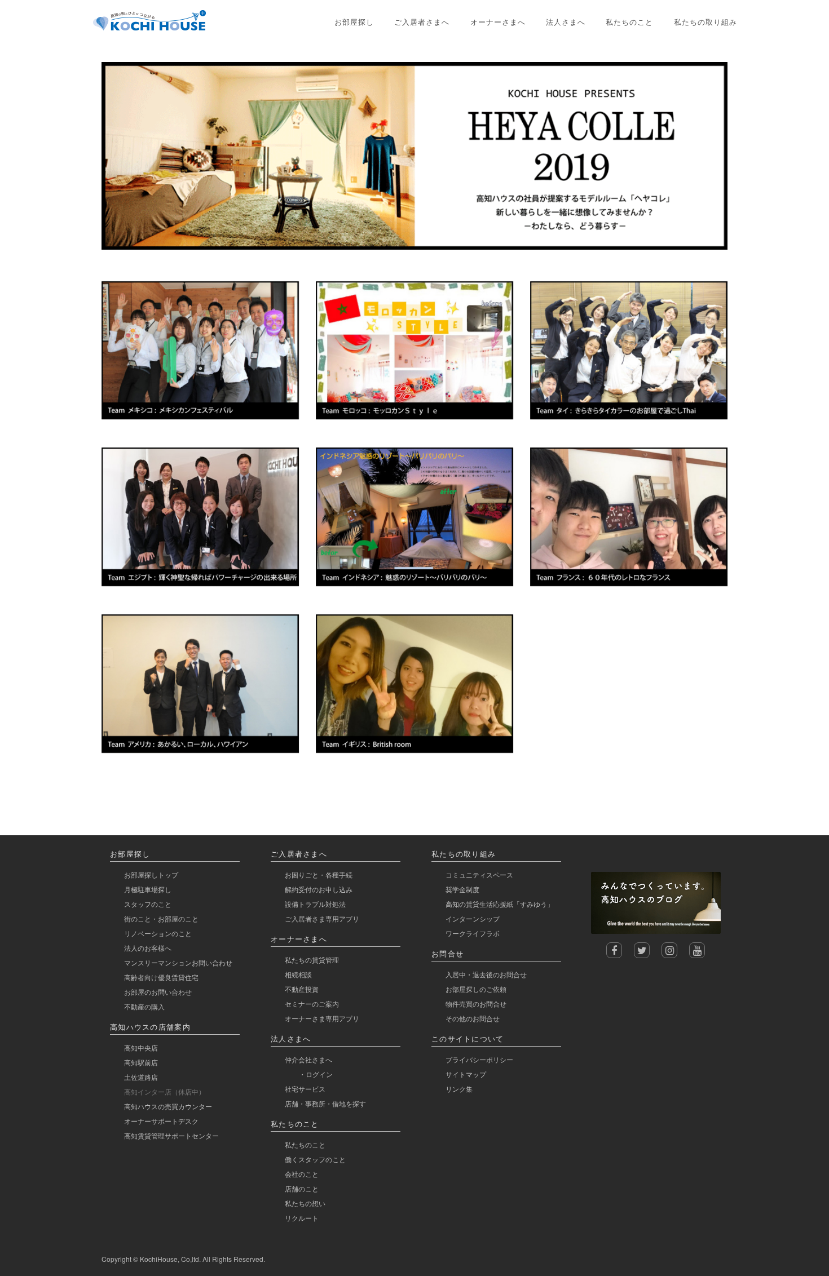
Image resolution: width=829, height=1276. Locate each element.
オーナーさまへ (498, 21)
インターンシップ (473, 918)
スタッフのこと (147, 904)
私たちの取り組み (705, 21)
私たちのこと (629, 21)
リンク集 (459, 1088)
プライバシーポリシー (479, 1059)
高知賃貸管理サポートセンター (171, 1135)
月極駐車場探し (147, 889)
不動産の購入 (144, 1006)
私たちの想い (305, 1203)
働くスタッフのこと (315, 1159)
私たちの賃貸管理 (312, 959)
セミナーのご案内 (312, 1003)
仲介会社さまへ (308, 1059)
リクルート (302, 1217)
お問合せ (447, 953)
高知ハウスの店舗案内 (150, 1026)
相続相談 (298, 974)
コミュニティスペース (479, 874)
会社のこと (302, 1173)
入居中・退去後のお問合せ (486, 974)
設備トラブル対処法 (315, 904)
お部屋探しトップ (151, 874)
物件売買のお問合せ (476, 1003)
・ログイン (316, 1074)
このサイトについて (467, 1038)
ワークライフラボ (473, 933)
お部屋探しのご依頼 (476, 989)
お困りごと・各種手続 (318, 874)
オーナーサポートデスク (161, 1121)
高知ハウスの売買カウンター (168, 1106)
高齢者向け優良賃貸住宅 (161, 977)
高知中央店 (141, 1047)
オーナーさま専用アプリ (322, 1018)
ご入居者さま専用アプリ (322, 918)
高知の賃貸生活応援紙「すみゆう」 (500, 904)
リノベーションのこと (158, 933)
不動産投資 (302, 989)
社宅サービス (305, 1088)
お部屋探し (354, 21)
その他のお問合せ (473, 1018)
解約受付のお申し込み (318, 889)
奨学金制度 (462, 889)
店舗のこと (302, 1188)
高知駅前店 (141, 1062)
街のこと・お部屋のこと (161, 918)
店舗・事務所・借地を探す (325, 1103)
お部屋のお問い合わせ (158, 991)
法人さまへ (565, 21)
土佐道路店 (141, 1077)
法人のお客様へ (147, 947)
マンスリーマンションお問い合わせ (178, 962)
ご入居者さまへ (421, 21)
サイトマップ (466, 1074)
